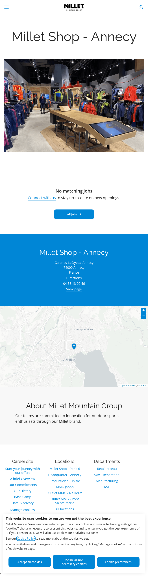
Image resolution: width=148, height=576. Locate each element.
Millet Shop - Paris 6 (65, 468)
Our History (22, 491)
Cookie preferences (118, 562)
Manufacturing (107, 481)
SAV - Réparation (106, 475)
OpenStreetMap (128, 385)
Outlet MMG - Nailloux (65, 493)
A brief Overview (22, 479)
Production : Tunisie (64, 481)
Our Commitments (22, 485)
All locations (64, 509)
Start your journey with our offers (22, 470)
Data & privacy (23, 503)
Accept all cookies (30, 562)
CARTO (143, 385)
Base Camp (22, 497)
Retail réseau (107, 468)
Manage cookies (22, 510)
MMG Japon (65, 487)
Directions (74, 278)
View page (74, 289)
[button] (141, 7)
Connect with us (42, 197)
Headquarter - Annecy (64, 475)
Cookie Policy (26, 539)
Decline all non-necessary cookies (74, 562)
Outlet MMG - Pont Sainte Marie (65, 501)
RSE (107, 487)
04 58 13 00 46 (74, 283)
